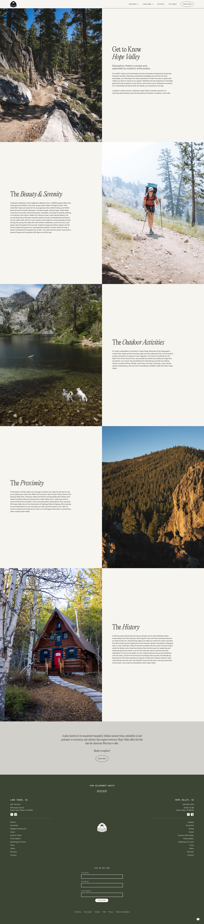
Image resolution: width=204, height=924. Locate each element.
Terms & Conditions (123, 912)
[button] (133, 4)
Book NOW (187, 4)
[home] (17, 4)
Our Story (160, 4)
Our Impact (172, 4)
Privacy (110, 912)
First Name (85, 873)
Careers (97, 912)
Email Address (86, 891)
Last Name (85, 881)
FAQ (104, 912)
